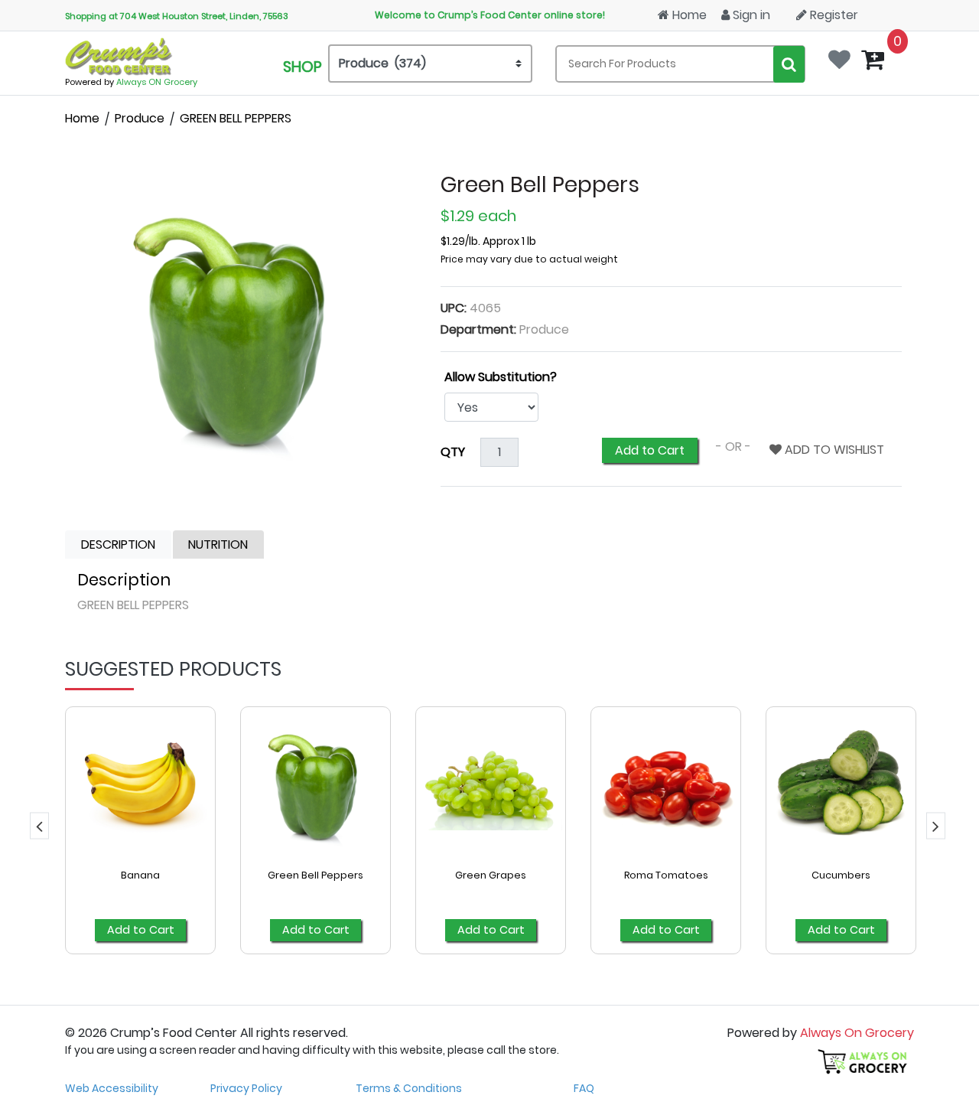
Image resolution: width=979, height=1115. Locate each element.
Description (118, 544)
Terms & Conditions (409, 1088)
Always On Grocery (857, 1033)
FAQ (584, 1088)
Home (688, 15)
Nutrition (218, 544)
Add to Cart (650, 450)
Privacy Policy (246, 1088)
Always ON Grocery (156, 82)
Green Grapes (490, 875)
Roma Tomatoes (666, 875)
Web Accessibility (111, 1088)
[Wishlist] (843, 54)
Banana (140, 875)
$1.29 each (478, 216)
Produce (139, 118)
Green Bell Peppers (315, 875)
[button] (39, 825)
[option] (140, 839)
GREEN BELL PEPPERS (235, 118)
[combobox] (680, 64)
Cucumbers (840, 875)
